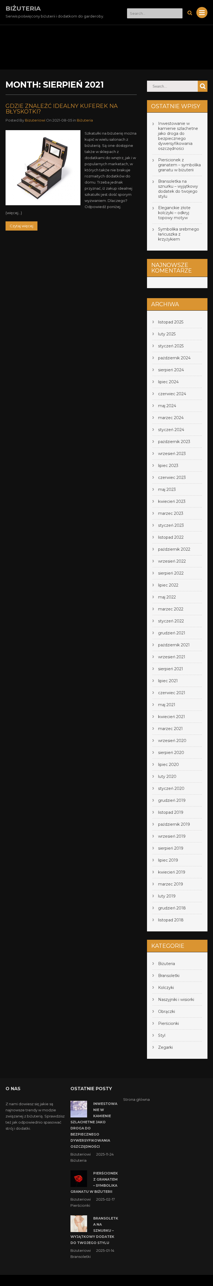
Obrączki (166, 1011)
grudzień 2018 (172, 908)
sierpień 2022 (171, 573)
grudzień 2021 (171, 632)
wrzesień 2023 (172, 453)
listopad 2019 (170, 812)
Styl (161, 1035)
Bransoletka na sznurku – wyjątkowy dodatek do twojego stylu (178, 189)
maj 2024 (167, 405)
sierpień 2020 (171, 752)
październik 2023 (174, 441)
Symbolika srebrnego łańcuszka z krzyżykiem (178, 234)
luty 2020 (167, 776)
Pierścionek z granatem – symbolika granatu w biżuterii (179, 164)
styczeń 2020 (171, 788)
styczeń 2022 (171, 621)
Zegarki (165, 1047)
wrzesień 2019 (172, 836)
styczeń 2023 (171, 525)
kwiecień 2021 (171, 716)
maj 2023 (167, 489)
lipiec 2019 (168, 860)
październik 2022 (174, 549)
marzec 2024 (171, 417)
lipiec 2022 (168, 585)
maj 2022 (167, 597)
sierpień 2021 (170, 668)
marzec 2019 (170, 884)
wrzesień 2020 (172, 740)
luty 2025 (167, 334)
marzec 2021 (170, 728)
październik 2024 (174, 357)
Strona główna (136, 1099)
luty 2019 (167, 896)
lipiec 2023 (168, 465)
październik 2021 (174, 644)
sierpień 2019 (170, 848)
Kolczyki (166, 987)
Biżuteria (85, 120)
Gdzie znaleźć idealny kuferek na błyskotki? (62, 109)
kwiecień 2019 (171, 872)
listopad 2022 (171, 537)
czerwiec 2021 (171, 692)
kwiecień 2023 (172, 501)
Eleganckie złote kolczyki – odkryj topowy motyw (174, 212)
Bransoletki (168, 975)
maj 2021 (166, 704)
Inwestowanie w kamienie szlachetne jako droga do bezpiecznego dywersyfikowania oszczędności (178, 136)
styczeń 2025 (171, 345)
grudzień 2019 (172, 800)
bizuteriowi (35, 120)
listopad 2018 (171, 920)
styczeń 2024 (171, 429)
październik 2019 (174, 824)
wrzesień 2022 (172, 561)
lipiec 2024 (168, 381)
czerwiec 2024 (172, 393)
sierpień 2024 (171, 369)
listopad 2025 (170, 322)
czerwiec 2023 (172, 477)
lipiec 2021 (168, 680)
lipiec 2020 (168, 764)
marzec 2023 (170, 513)
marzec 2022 (170, 609)
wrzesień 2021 (171, 656)
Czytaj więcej (21, 226)
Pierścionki (168, 1023)
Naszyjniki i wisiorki (176, 999)
